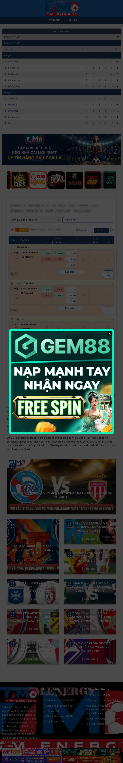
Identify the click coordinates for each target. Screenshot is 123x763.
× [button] (109, 333)
